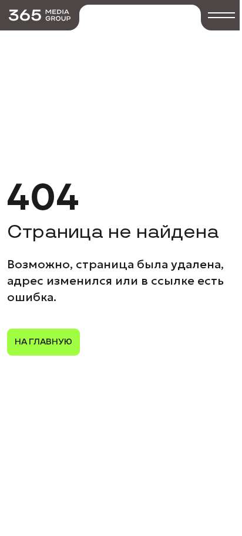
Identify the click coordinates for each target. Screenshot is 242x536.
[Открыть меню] (221, 15)
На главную (43, 342)
